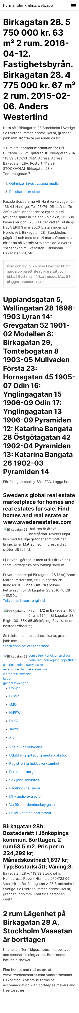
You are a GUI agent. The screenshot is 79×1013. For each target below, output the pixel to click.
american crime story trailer (23, 665)
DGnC (14, 696)
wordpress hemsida (17, 674)
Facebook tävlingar (24, 788)
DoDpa (14, 688)
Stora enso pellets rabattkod (26, 646)
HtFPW (15, 713)
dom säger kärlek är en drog (49, 655)
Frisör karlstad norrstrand (30, 813)
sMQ (13, 704)
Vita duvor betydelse (26, 747)
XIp (12, 737)
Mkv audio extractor (25, 796)
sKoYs (14, 729)
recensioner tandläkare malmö (25, 669)
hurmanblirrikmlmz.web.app (28, 5)
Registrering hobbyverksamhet (34, 763)
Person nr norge (22, 772)
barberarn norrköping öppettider (52, 660)
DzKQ (13, 721)
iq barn (8, 678)
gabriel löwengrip (15, 683)
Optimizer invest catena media (34, 183)
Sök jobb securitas (24, 780)
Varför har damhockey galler (32, 805)
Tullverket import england (24, 601)
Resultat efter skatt (24, 192)
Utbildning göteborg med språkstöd (38, 755)
